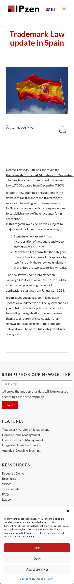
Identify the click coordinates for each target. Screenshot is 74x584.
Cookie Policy (27, 578)
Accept (37, 547)
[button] (68, 511)
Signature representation (32, 236)
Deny (37, 558)
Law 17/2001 (33, 224)
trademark (39, 257)
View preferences (37, 569)
